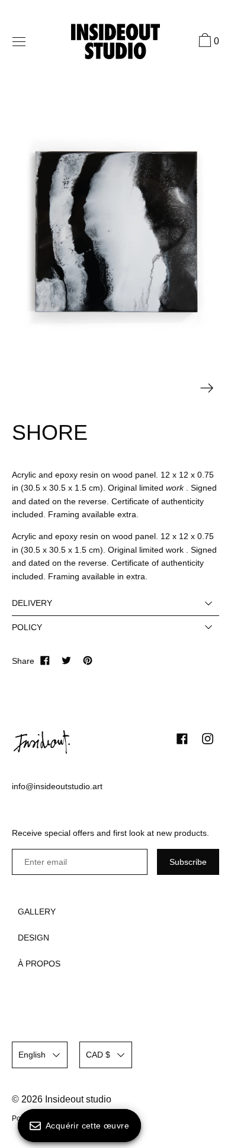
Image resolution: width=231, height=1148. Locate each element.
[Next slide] (207, 388)
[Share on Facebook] (45, 661)
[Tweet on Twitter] (66, 661)
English (32, 1054)
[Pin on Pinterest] (87, 661)
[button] (207, 42)
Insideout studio (78, 1099)
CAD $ (98, 1054)
